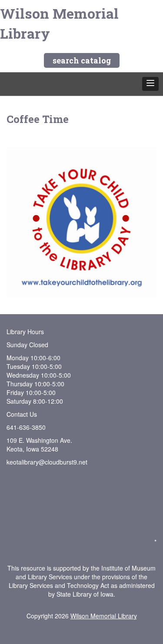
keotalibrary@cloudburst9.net (47, 462)
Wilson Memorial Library (59, 23)
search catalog (82, 60)
